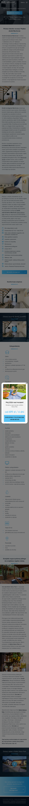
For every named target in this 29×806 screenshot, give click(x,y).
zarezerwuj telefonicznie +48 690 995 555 (14, 418)
